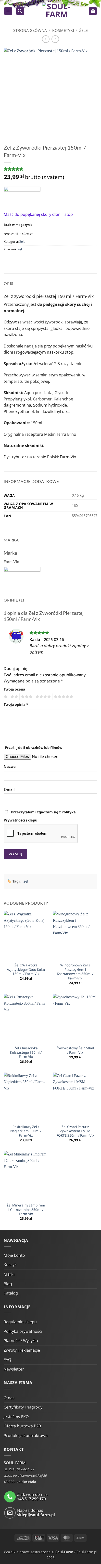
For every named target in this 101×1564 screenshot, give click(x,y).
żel (20, 249)
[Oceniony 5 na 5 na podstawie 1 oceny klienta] (50, 169)
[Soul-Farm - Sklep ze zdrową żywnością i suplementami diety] (56, 11)
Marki (9, 1274)
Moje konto (14, 1255)
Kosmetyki (63, 30)
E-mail (9, 789)
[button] (8, 11)
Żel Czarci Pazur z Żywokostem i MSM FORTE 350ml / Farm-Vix (75, 1131)
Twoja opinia (16, 704)
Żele (83, 30)
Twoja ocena (14, 689)
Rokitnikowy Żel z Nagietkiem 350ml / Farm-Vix (25, 1131)
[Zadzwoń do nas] (10, 1497)
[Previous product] (55, 39)
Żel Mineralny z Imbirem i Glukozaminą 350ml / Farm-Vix (26, 1209)
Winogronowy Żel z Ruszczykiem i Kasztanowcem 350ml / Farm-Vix (75, 971)
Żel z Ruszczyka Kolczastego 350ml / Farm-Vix (26, 1052)
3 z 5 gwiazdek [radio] (26, 696)
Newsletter (14, 1369)
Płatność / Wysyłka (21, 1340)
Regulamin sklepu (20, 1321)
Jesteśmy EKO (16, 1416)
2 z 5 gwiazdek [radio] (13, 696)
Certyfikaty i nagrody (23, 1407)
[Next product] (46, 39)
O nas (9, 1397)
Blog (8, 1283)
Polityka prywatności (23, 1331)
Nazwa (10, 766)
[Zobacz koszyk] (93, 11)
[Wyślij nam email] (10, 1513)
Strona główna (30, 30)
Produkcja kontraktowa (26, 1435)
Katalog (11, 1293)
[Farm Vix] (22, 195)
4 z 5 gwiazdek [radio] (42, 696)
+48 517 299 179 (31, 1498)
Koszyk (10, 1264)
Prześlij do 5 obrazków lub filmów (33, 747)
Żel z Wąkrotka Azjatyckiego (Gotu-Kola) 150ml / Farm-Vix (26, 969)
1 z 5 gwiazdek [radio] (5, 696)
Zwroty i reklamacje (22, 1350)
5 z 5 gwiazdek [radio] (62, 696)
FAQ (7, 1359)
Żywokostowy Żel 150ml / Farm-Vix (75, 1050)
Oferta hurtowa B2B (22, 1426)
